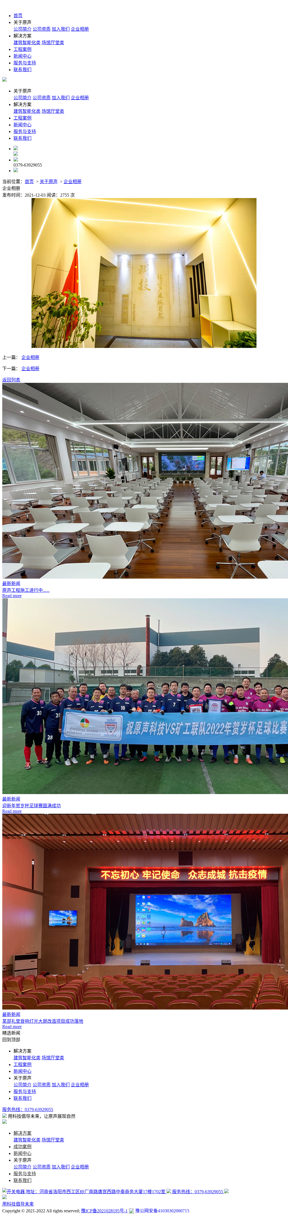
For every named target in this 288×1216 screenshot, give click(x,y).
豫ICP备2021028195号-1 (104, 1210)
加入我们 (61, 29)
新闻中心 (23, 56)
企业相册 (80, 29)
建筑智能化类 (27, 42)
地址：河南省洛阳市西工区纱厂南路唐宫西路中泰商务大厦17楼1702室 (95, 1191)
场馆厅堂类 (53, 42)
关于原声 (49, 181)
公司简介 (23, 29)
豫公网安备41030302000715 (162, 1210)
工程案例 (23, 49)
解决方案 (23, 1133)
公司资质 (42, 29)
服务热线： (27, 1109)
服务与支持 (25, 62)
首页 (18, 15)
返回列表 (11, 379)
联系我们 (23, 69)
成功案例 (23, 1146)
